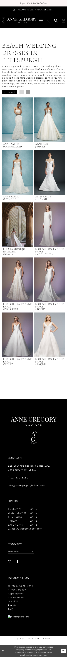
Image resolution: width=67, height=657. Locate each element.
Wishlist (13, 601)
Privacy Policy (17, 589)
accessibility (16, 597)
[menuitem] (41, 20)
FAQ (10, 609)
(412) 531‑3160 (18, 477)
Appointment (16, 593)
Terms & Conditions (20, 585)
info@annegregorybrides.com (26, 485)
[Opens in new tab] (18, 616)
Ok (63, 651)
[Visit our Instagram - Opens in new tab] (9, 562)
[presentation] (17, 119)
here (45, 654)
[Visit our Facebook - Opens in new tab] (17, 562)
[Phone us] (48, 20)
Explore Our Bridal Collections (33, 3)
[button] (41, 20)
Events (12, 605)
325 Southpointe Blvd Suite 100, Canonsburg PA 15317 (29, 467)
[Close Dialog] (3, 651)
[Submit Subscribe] (32, 551)
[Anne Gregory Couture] (19, 20)
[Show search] (56, 20)
